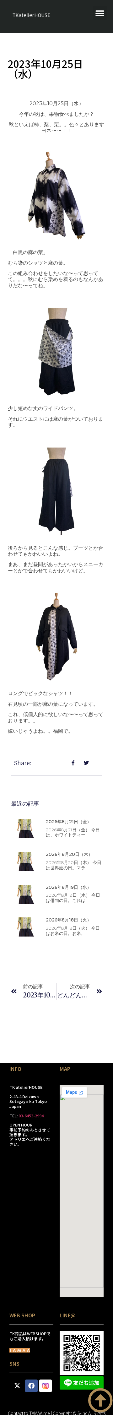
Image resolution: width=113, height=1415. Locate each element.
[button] (100, 13)
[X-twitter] (17, 1386)
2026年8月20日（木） (69, 854)
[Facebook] (31, 1386)
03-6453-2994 (31, 1116)
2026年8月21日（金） (68, 821)
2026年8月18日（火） (68, 920)
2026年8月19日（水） (68, 887)
